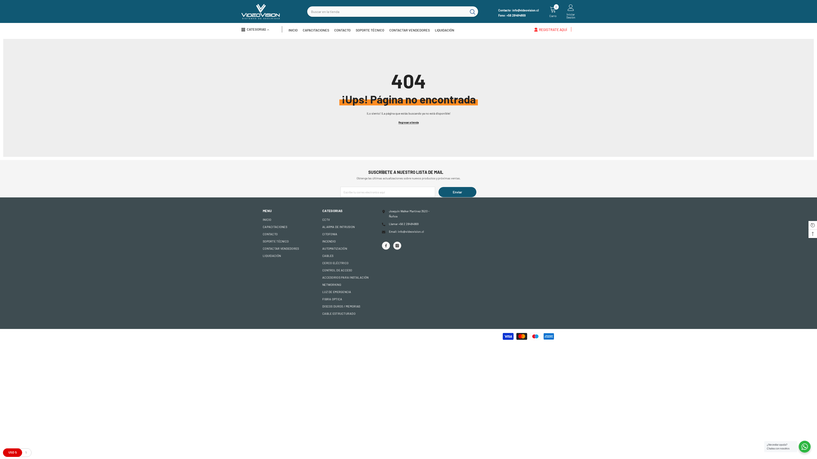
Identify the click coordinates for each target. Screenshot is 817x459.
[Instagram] (397, 246)
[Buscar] (392, 11)
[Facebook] (386, 246)
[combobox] (387, 11)
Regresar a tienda (409, 122)
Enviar (457, 192)
